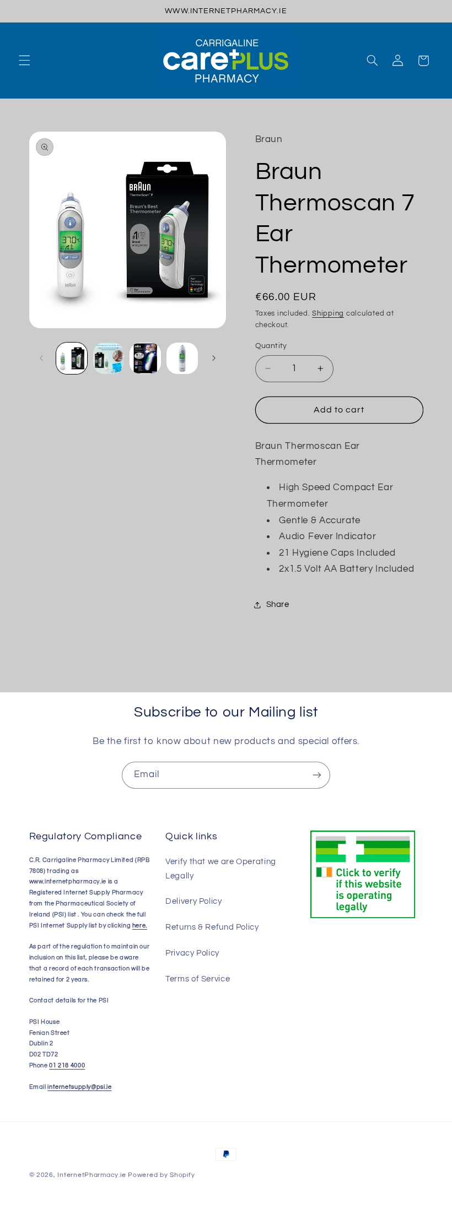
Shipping (328, 313)
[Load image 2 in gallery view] (108, 358)
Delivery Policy (193, 901)
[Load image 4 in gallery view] (181, 358)
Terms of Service (197, 979)
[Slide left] (41, 358)
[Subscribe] (317, 775)
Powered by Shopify (161, 1175)
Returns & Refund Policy (212, 927)
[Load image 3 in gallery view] (145, 358)
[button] (24, 60)
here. (139, 926)
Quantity (271, 346)
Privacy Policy (192, 953)
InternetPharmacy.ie (91, 1175)
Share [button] (277, 604)
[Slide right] (214, 358)
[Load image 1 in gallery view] (71, 358)
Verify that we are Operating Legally (220, 869)
